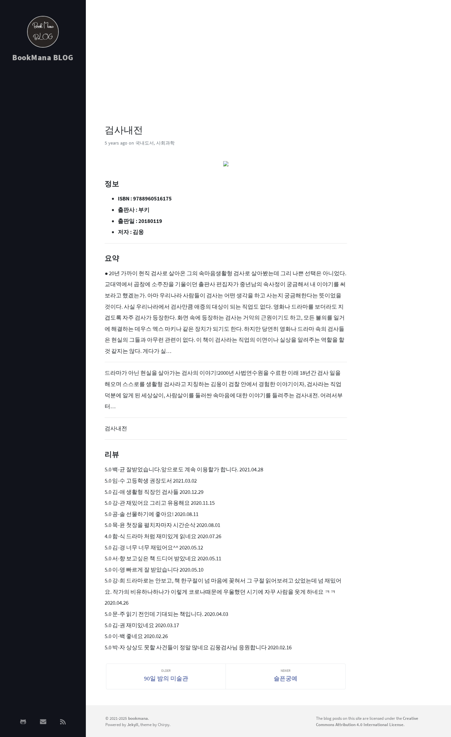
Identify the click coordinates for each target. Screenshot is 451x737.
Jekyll (132, 724)
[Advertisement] (43, 172)
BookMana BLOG (43, 57)
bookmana (138, 718)
